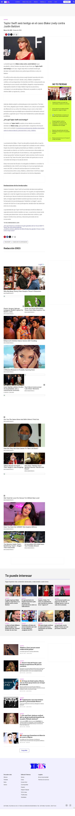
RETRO (21, 733)
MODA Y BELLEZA (59, 623)
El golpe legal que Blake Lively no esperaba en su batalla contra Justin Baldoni (12, 602)
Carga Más (24, 750)
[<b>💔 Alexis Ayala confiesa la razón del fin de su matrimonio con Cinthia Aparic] (45, 616)
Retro (50, 1)
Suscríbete (66, 1)
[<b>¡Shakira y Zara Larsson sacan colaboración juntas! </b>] (11, 649)
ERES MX (28, 726)
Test (55, 1)
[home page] (6, 2)
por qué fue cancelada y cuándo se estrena (60, 103)
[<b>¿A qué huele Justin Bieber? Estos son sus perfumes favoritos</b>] (62, 616)
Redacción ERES (17, 30)
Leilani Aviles (29, 653)
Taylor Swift (8, 242)
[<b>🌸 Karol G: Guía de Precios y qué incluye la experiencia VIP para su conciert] (11, 665)
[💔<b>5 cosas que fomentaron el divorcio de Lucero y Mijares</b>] (11, 738)
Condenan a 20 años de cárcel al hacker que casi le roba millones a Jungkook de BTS (29, 627)
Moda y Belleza (27, 1)
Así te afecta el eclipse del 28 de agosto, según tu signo (60, 109)
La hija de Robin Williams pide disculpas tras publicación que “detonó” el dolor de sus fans (12, 627)
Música (36, 1)
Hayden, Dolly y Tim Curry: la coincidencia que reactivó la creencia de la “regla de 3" (45, 602)
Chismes (17, 1)
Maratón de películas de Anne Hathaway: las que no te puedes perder (61, 131)
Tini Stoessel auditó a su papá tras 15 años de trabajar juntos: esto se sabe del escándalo (62, 602)
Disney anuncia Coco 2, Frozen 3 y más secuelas (61, 138)
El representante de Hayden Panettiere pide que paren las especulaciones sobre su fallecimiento (29, 603)
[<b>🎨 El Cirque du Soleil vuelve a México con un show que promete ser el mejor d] (11, 684)
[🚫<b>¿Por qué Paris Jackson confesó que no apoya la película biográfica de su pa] (11, 718)
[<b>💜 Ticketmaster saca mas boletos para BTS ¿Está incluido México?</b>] (11, 702)
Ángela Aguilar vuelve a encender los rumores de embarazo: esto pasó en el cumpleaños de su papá (59, 123)
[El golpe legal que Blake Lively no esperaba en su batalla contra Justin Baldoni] (12, 590)
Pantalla (43, 1)
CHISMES (6, 19)
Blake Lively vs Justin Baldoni (20, 242)
